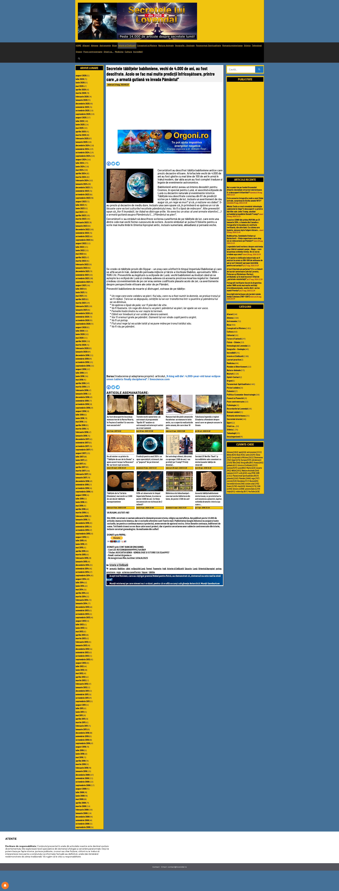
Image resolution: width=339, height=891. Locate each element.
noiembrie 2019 (82, 358)
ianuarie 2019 (81, 393)
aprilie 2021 (80, 299)
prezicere (110, 572)
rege (118, 572)
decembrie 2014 (82, 565)
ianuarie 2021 (81, 309)
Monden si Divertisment (237, 366)
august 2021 (81, 285)
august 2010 (81, 746)
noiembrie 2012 (82, 652)
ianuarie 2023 (81, 225)
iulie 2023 (80, 204)
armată (113, 568)
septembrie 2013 (83, 617)
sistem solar (252, 483)
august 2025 (81, 117)
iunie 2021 (80, 292)
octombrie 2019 (82, 362)
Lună (195, 568)
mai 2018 (79, 421)
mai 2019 (79, 379)
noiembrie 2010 (82, 736)
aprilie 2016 (80, 509)
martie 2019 (81, 386)
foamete (157, 568)
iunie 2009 (80, 795)
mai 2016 (79, 505)
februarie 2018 (82, 432)
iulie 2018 (80, 414)
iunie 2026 (80, 82)
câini (128, 568)
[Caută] (259, 69)
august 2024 (81, 159)
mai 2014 (79, 589)
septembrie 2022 (83, 239)
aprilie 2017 (80, 467)
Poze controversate (92, 51)
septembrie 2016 (83, 491)
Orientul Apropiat (206, 568)
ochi (243, 473)
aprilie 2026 (81, 89)
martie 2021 (81, 302)
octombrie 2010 (82, 739)
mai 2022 (79, 253)
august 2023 (81, 201)
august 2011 (81, 704)
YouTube (254, 491)
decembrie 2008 (83, 816)
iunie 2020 (80, 334)
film (236, 462)
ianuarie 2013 (81, 645)
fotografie (247, 462)
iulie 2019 (80, 372)
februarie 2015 (82, 558)
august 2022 (81, 243)
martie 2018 (81, 428)
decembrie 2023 (83, 187)
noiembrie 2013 (82, 610)
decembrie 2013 (82, 607)
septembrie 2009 (83, 785)
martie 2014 (81, 596)
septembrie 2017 (83, 449)
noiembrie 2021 (82, 274)
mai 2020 (79, 337)
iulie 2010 (80, 750)
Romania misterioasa (232, 45)
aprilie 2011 (80, 718)
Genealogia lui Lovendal (237, 345)
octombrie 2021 (82, 278)
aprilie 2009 (81, 802)
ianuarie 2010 (81, 771)
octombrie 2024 (83, 152)
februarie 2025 (82, 138)
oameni (232, 473)
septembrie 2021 (83, 281)
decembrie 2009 (83, 774)
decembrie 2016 (82, 481)
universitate (252, 489)
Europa (246, 460)
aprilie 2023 (81, 215)
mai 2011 (79, 715)
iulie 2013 (80, 624)
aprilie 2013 (80, 634)
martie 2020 (81, 344)
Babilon (121, 568)
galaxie (232, 465)
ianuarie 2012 (81, 687)
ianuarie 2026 (81, 100)
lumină (232, 468)
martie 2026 (81, 93)
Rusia (253, 481)
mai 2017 (79, 463)
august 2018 (81, 411)
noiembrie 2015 (82, 526)
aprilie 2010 (80, 760)
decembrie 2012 (82, 649)
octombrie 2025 (82, 110)
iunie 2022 (80, 250)
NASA (236, 470)
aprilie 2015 (80, 551)
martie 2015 (81, 554)
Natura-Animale (166, 45)
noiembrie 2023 (82, 190)
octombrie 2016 (82, 488)
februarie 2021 (82, 306)
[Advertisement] (164, 108)
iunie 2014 (80, 585)
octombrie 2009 (82, 781)
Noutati (230, 373)
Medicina (119, 51)
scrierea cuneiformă (131, 572)
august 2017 (81, 453)
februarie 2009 (82, 809)
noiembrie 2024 (82, 149)
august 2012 (81, 662)
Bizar (114, 45)
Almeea (94, 45)
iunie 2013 (80, 627)
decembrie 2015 (82, 523)
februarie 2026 (82, 96)
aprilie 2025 (81, 131)
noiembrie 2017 (82, 442)
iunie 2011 (80, 711)
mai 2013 (79, 631)
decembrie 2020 (83, 313)
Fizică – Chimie (233, 342)
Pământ (245, 478)
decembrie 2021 (82, 271)
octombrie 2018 (82, 404)
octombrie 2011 (82, 697)
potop (219, 568)
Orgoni (79, 51)
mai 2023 (79, 211)
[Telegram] (118, 164)
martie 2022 (81, 260)
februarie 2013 (82, 641)
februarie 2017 (82, 474)
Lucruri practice (234, 359)
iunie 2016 (80, 502)
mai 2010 (79, 757)
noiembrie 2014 (82, 568)
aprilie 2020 (81, 341)
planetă (232, 478)
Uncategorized (233, 436)
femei (149, 568)
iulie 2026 (80, 79)
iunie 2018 (80, 418)
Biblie (231, 455)
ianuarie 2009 (81, 813)
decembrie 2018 (82, 397)
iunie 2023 (80, 208)
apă (242, 452)
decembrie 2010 (82, 732)
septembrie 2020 (83, 323)
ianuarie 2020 (81, 351)
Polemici (230, 391)
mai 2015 (79, 547)
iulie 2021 (80, 288)
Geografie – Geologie (185, 45)
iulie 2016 (80, 498)
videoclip (242, 491)
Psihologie (231, 405)
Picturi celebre (233, 387)
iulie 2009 (80, 792)
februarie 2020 (82, 348)
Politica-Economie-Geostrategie (241, 394)
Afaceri (86, 45)
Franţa (258, 462)
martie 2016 (81, 512)
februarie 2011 (82, 725)
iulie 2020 (80, 330)
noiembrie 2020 (82, 316)
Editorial (230, 335)
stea (241, 486)
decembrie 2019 (82, 355)
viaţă (231, 491)
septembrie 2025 (83, 114)
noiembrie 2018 (82, 400)
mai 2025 (79, 128)
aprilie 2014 (81, 592)
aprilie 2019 (80, 383)
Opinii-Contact (233, 377)
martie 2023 (81, 218)
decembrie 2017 (82, 439)
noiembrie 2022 (82, 232)
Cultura (128, 51)
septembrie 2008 (83, 827)
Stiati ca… (109, 51)
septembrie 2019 (83, 365)
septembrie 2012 (83, 659)
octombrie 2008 (82, 823)
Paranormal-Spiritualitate (208, 45)
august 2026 (81, 75)
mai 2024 (80, 170)
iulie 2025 (80, 121)
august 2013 (81, 620)
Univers (238, 489)
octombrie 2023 (82, 194)
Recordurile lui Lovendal (237, 408)
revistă (232, 481)
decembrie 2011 (82, 690)
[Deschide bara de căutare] (79, 59)
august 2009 (81, 788)
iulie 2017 (80, 456)
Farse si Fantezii (234, 338)
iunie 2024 (80, 166)
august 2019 (81, 369)
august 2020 (81, 327)
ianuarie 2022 (81, 267)
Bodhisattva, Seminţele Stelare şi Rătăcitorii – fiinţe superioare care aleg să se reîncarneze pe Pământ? (244, 238)
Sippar (145, 572)
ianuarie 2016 (81, 519)
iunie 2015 (80, 544)
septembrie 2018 (83, 407)
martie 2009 (81, 806)
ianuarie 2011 (81, 729)
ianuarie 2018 (81, 435)
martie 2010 (81, 764)
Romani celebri (233, 412)
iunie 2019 (80, 376)
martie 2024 (81, 177)
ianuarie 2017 (81, 477)
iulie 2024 (80, 162)
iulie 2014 (80, 582)
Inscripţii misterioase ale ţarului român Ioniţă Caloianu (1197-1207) (244, 295)
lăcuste (188, 568)
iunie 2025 (80, 124)
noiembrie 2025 (82, 107)
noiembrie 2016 (82, 484)
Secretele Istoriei (234, 419)
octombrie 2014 (82, 572)
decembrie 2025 (83, 103)
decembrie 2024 (83, 145)
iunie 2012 (80, 669)
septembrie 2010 (83, 743)
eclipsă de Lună (138, 568)
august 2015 (81, 537)
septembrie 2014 (83, 575)
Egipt (236, 460)
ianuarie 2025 (81, 142)
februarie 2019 (82, 390)
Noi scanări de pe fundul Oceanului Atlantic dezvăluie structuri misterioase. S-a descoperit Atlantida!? (244, 190)
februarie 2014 (82, 600)
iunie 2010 (80, 753)
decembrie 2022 (83, 229)
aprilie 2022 (81, 257)
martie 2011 (80, 722)
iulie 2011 (79, 708)
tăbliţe (152, 572)
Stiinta (247, 45)
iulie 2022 (80, 246)
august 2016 (81, 495)
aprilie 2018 (80, 425)
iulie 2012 (80, 666)
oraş (251, 473)
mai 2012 (79, 673)
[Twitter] (113, 164)
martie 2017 (81, 470)
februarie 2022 (82, 264)
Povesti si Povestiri (235, 398)
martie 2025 (81, 135)
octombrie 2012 (82, 655)
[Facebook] (109, 164)
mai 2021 (79, 295)
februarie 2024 (82, 180)
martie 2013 (81, 638)
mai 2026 (79, 86)
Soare (232, 486)
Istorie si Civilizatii (127, 45)
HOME (78, 45)
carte (250, 455)
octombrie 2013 (82, 614)
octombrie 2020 (82, 320)
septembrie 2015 (83, 533)
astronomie (254, 452)
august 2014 (81, 579)
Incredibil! (138, 51)
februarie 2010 (82, 767)
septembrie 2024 (83, 155)
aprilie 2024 (81, 173)
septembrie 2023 (83, 197)
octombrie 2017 (82, 446)
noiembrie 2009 (82, 778)
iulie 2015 (80, 540)
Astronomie (105, 45)
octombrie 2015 (82, 530)
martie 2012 (81, 680)
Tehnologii (257, 45)
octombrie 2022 (82, 236)
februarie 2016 (82, 516)
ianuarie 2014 (81, 603)
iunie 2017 (80, 460)
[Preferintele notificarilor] (5, 885)
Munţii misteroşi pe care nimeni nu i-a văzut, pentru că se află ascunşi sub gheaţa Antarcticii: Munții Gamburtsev (165, 583)
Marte (251, 468)
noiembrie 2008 (82, 820)
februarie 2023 (82, 222)
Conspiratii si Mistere (147, 45)
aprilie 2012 (80, 676)
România (243, 481)
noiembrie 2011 (82, 694)
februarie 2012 (82, 683)
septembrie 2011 (83, 701)
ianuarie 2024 (82, 184)
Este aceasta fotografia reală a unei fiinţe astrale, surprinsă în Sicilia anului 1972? (245, 199)
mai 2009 (79, 799)
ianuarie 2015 (81, 561)
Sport (229, 422)
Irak (164, 568)
